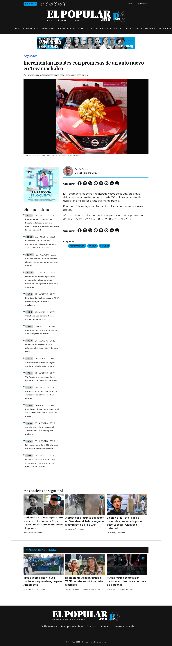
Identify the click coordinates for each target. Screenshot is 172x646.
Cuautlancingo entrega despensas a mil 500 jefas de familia (42, 332)
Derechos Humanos (125, 589)
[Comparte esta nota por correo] (101, 183)
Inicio (17, 28)
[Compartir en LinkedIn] (112, 183)
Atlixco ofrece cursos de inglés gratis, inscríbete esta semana (40, 364)
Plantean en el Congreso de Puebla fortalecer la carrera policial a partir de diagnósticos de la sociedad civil (42, 224)
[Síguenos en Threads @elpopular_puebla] (64, 4)
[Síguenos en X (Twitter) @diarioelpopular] (46, 4)
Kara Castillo (28, 589)
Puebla (92, 246)
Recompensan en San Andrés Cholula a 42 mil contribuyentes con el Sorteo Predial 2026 (40, 244)
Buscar (32, 4)
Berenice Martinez (72, 589)
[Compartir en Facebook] (79, 183)
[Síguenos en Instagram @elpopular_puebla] (51, 4)
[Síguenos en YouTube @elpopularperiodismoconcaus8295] (55, 4)
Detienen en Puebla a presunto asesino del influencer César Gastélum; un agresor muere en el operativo (41, 281)
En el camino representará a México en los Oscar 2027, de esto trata (41, 348)
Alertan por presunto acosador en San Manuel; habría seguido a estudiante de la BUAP (84, 521)
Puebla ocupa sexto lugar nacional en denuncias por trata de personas (126, 581)
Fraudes (104, 246)
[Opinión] (86, 42)
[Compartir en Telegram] (96, 183)
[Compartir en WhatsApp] (90, 183)
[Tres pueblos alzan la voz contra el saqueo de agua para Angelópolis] (44, 564)
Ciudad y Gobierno (97, 28)
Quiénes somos (49, 626)
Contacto (106, 626)
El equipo (92, 626)
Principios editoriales (72, 626)
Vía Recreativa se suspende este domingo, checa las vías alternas (41, 378)
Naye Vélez (28, 532)
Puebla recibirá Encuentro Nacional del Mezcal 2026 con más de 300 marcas (42, 412)
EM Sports (147, 28)
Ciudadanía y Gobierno (90, 589)
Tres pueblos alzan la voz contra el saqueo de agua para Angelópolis (43, 581)
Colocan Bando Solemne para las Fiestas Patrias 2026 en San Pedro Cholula (41, 262)
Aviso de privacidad (125, 626)
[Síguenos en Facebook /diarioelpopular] (42, 4)
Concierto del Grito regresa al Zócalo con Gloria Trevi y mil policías (39, 430)
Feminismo (48, 28)
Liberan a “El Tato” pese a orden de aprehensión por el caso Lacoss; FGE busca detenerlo (124, 523)
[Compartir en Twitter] (85, 183)
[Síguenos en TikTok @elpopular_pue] (60, 4)
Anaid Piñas (69, 529)
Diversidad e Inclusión (70, 28)
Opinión (115, 28)
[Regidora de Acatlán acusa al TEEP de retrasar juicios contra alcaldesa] (85, 564)
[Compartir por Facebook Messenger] (106, 183)
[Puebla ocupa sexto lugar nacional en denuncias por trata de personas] (127, 564)
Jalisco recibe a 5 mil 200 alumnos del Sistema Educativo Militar (41, 447)
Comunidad (29, 28)
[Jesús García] (68, 171)
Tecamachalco (77, 246)
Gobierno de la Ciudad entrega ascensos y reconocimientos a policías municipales (40, 462)
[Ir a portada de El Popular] (86, 16)
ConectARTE (132, 28)
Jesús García (82, 169)
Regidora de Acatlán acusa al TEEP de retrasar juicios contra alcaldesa (42, 301)
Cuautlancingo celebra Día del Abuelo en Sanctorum (39, 317)
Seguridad (30, 56)
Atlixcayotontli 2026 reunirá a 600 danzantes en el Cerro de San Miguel (41, 394)
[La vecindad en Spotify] (41, 184)
